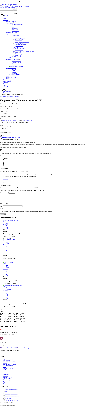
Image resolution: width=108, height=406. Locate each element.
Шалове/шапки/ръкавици (12, 59)
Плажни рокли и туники (12, 32)
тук (12, 155)
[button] (2, 134)
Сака (13, 27)
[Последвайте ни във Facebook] (0, 354)
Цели (16, 36)
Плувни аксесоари (16, 56)
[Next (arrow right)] (105, 203)
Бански (8, 34)
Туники (14, 72)
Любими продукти (7, 377)
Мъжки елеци (15, 31)
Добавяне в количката (5, 132)
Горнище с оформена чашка (22, 42)
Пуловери (14, 73)
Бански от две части (20, 38)
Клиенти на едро (7, 80)
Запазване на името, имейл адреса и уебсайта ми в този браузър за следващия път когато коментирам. (27, 211)
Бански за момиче (19, 48)
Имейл (2, 208)
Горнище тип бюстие (20, 43)
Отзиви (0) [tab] (5, 179)
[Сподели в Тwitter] (3, 161)
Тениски (14, 69)
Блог (4, 83)
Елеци (13, 25)
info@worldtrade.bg (27, 120)
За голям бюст (18, 40)
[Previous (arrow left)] (2, 203)
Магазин (5, 20)
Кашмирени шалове (17, 62)
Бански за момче (19, 50)
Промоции (5, 82)
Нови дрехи (6, 374)
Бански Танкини (19, 39)
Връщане (15, 4)
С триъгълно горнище (20, 44)
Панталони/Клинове (11, 77)
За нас (4, 85)
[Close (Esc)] (106, 1)
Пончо (13, 63)
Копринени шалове (16, 61)
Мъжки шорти (18, 52)
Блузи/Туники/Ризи (11, 68)
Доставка (10, 4)
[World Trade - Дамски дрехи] (7, 7)
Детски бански (15, 47)
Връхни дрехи (9, 23)
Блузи (13, 70)
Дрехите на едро (7, 81)
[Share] (103, 1)
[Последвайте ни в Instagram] (2, 354)
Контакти (5, 86)
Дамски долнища (19, 46)
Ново (4, 18)
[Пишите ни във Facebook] (1, 340)
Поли (7, 78)
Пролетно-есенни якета (18, 24)
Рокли (7, 76)
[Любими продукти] (15, 15)
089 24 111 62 (13, 120)
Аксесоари (14, 65)
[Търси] (15, 9)
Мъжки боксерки (19, 54)
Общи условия (3, 4)
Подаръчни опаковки (11, 21)
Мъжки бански (18, 55)
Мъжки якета (15, 29)
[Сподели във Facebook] (3, 160)
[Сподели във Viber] (3, 163)
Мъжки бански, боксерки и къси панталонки (23, 51)
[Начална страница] (4, 90)
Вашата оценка (4, 192)
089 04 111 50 (5, 120)
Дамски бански (15, 35)
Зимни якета (15, 28)
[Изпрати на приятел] (3, 165)
